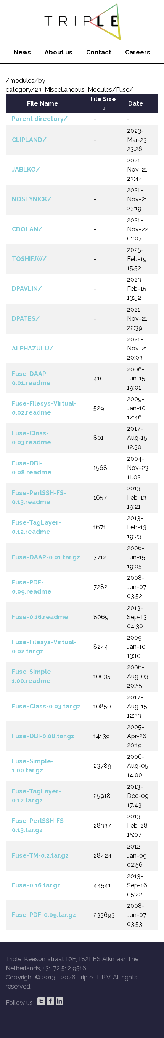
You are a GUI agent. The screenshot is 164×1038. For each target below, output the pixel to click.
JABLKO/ (26, 169)
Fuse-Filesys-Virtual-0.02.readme (44, 408)
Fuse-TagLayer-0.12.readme (36, 527)
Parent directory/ (40, 119)
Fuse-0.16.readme (40, 617)
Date (135, 103)
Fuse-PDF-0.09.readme (31, 587)
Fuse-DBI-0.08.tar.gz (43, 736)
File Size (103, 99)
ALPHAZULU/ (32, 348)
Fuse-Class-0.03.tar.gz (46, 706)
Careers (137, 52)
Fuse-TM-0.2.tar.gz (40, 855)
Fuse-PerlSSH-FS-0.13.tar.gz (39, 825)
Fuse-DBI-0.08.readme (31, 468)
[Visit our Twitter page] (41, 1001)
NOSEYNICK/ (31, 199)
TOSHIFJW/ (29, 259)
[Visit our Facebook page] (50, 1001)
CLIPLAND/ (29, 139)
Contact (98, 52)
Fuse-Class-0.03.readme (31, 438)
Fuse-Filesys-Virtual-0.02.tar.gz (44, 646)
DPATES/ (26, 318)
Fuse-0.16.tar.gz (36, 885)
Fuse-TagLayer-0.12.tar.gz (36, 796)
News (22, 52)
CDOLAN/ (27, 229)
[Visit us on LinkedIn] (59, 1001)
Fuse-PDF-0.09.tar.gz (44, 915)
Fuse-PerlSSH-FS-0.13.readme (39, 497)
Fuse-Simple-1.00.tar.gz (33, 766)
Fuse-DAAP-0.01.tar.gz (46, 557)
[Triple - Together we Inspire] (82, 21)
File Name (42, 103)
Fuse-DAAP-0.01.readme (31, 378)
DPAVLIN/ (27, 288)
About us (58, 52)
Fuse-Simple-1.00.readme (33, 676)
